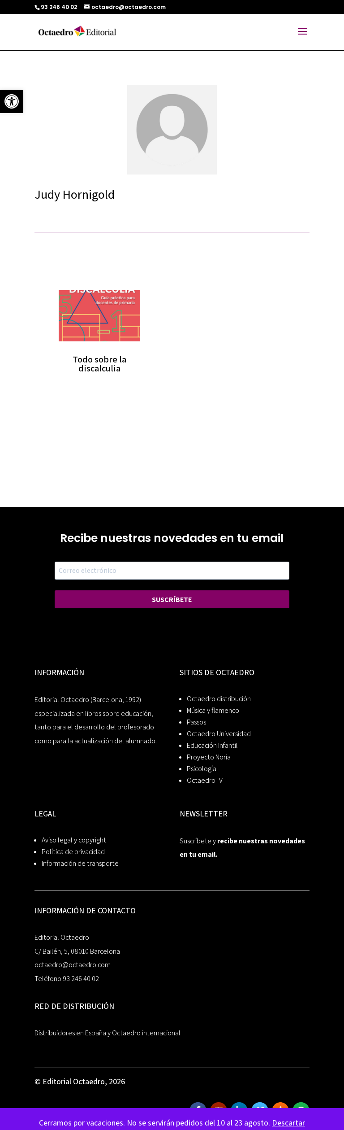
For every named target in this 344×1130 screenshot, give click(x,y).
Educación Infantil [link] (212, 745)
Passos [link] (196, 722)
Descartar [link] (288, 1122)
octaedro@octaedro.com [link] (72, 964)
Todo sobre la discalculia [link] (99, 363)
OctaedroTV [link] (205, 780)
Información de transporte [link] (80, 863)
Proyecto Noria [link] (209, 757)
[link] (11, 101)
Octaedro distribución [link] (219, 698)
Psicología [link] (201, 768)
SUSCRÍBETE (172, 599)
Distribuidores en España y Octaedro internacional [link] (107, 1033)
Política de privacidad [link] (73, 851)
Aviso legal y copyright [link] (74, 840)
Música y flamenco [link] (213, 710)
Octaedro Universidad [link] (219, 733)
